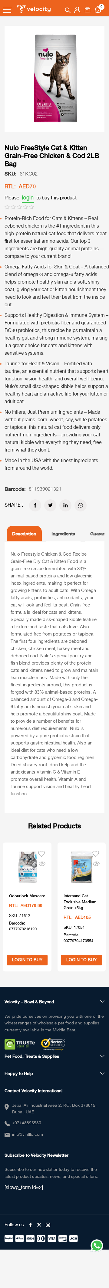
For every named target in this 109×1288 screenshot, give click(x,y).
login (28, 198)
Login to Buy (27, 960)
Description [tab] (24, 533)
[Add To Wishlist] (41, 853)
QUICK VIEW (42, 862)
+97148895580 (26, 1123)
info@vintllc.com (27, 1134)
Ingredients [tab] (63, 533)
